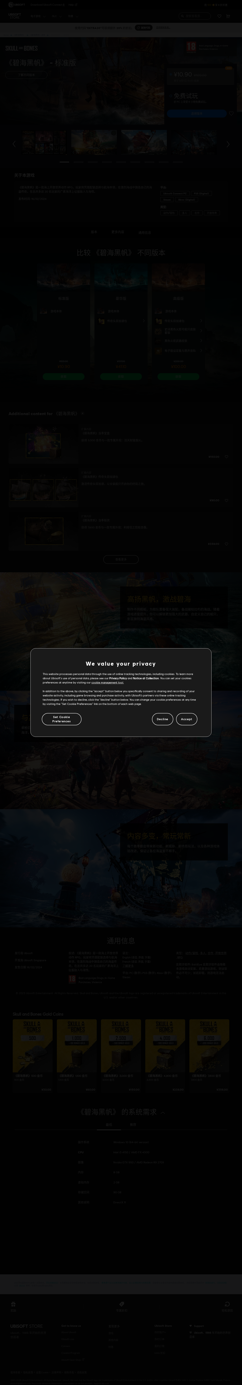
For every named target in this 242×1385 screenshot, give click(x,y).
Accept (186, 719)
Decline (162, 719)
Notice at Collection (146, 678)
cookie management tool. (107, 682)
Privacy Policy (118, 678)
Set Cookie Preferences (61, 719)
